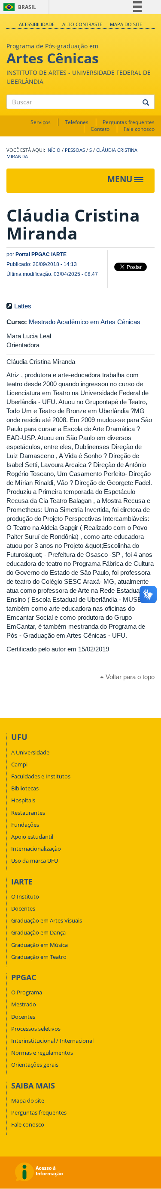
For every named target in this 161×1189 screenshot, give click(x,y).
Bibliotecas (25, 788)
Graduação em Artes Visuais (46, 920)
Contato (100, 129)
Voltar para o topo (129, 676)
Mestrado (23, 1004)
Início (53, 150)
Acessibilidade (37, 24)
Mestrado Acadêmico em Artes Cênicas (84, 321)
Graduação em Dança (38, 932)
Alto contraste (82, 24)
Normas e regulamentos (42, 1052)
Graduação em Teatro (39, 957)
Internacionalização (36, 848)
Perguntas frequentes (129, 122)
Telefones (76, 122)
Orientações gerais (34, 1064)
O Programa (26, 992)
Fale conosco (139, 129)
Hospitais (23, 800)
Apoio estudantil (32, 836)
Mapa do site (126, 24)
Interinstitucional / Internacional (52, 1040)
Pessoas (75, 150)
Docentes (23, 908)
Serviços (40, 122)
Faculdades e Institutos (40, 776)
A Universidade (30, 752)
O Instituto (25, 896)
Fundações (25, 824)
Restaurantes (28, 812)
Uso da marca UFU (34, 860)
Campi (19, 764)
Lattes (22, 306)
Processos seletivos (36, 1028)
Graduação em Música (39, 945)
